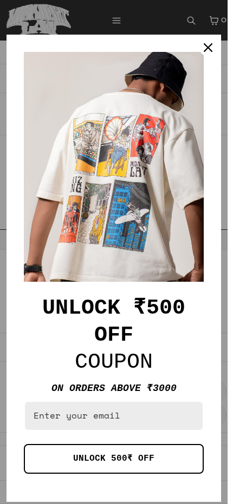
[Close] (208, 48)
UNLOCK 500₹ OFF (113, 458)
